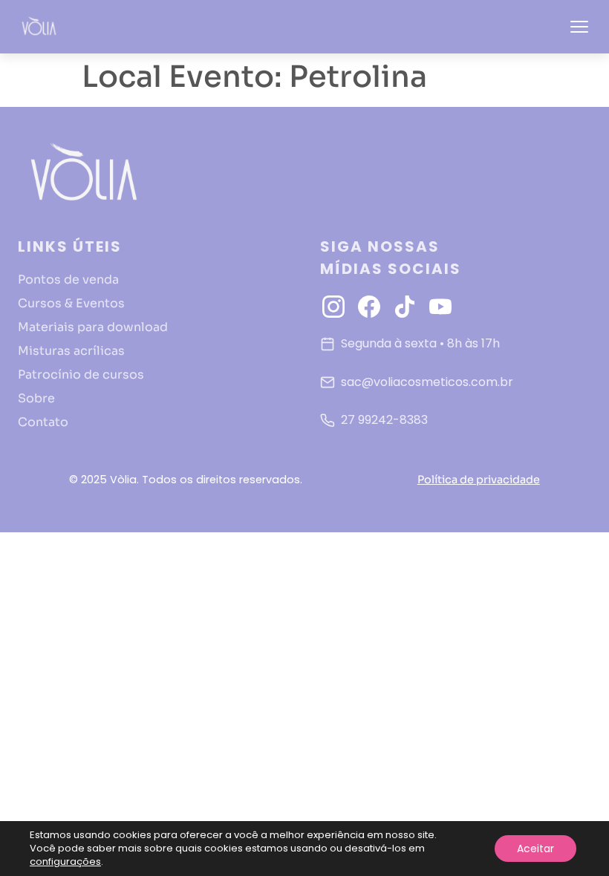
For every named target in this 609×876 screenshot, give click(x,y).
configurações (65, 862)
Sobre (36, 398)
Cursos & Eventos (71, 303)
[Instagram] (333, 306)
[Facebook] (369, 306)
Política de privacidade (478, 479)
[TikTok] (404, 306)
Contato (43, 422)
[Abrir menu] (579, 27)
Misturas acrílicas (71, 351)
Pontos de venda (68, 279)
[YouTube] (440, 306)
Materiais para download (93, 327)
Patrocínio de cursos (81, 374)
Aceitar (535, 848)
